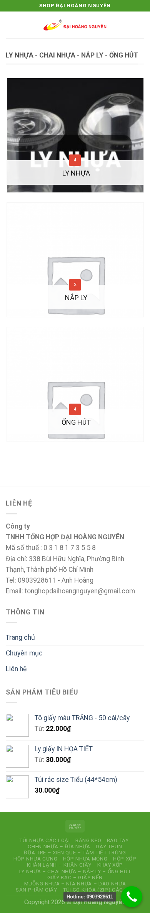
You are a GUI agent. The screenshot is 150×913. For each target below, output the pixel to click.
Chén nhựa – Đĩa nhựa (59, 846)
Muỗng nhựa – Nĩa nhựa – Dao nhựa (75, 884)
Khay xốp (110, 865)
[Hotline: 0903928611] (131, 896)
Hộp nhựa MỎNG (85, 859)
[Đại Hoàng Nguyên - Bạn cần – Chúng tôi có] (75, 25)
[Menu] (11, 25)
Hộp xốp (125, 859)
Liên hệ (16, 669)
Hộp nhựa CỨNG (35, 859)
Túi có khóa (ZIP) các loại (100, 890)
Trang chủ (20, 637)
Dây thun (109, 846)
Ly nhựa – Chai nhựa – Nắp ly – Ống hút (75, 871)
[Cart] (140, 24)
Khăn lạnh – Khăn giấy (59, 865)
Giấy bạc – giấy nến (75, 877)
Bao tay (118, 840)
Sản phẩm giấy (36, 890)
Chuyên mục (24, 653)
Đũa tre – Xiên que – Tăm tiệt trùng (75, 853)
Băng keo (88, 840)
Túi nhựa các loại (44, 840)
